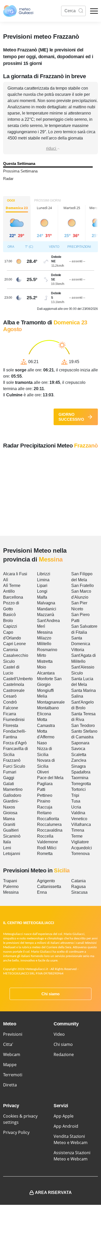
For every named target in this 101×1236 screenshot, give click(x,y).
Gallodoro (12, 795)
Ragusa (78, 886)
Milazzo (44, 638)
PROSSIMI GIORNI (47, 200)
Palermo (11, 886)
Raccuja (44, 807)
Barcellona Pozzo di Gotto (13, 603)
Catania (78, 881)
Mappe (10, 1064)
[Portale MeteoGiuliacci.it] (18, 11)
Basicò (9, 614)
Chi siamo (50, 994)
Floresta (10, 725)
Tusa (75, 801)
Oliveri (43, 772)
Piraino (43, 801)
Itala (7, 842)
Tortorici (78, 789)
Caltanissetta (49, 886)
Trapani (10, 881)
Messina (45, 632)
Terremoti (12, 1075)
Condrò (10, 702)
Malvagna (46, 603)
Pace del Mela (50, 778)
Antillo (9, 591)
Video (59, 1034)
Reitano (44, 813)
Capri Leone (14, 644)
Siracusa (79, 892)
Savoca (78, 748)
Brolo (8, 620)
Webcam (11, 1054)
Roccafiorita (48, 819)
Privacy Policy (16, 1132)
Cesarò (10, 696)
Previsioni (12, 1034)
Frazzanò (11, 760)
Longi (42, 591)
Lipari (42, 585)
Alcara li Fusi (15, 574)
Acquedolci (81, 848)
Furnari (9, 772)
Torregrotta (81, 783)
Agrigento (46, 881)
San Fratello (82, 585)
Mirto (41, 655)
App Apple (64, 1116)
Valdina (78, 813)
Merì (41, 626)
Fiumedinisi (14, 719)
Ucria (76, 807)
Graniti (9, 824)
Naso (42, 743)
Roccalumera (49, 824)
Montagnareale (51, 702)
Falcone (10, 708)
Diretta (10, 1085)
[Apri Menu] (94, 11)
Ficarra (9, 714)
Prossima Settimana (20, 171)
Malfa (42, 597)
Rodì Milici (46, 848)
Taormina (79, 778)
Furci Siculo (14, 766)
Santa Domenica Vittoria (80, 644)
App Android (66, 1126)
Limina (43, 580)
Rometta (45, 853)
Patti (41, 789)
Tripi (75, 795)
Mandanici (46, 609)
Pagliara (45, 783)
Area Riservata (53, 1192)
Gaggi (8, 778)
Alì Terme (11, 585)
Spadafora (80, 772)
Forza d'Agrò (15, 743)
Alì (5, 580)
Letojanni (11, 853)
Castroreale (14, 690)
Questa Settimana (19, 163)
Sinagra (78, 766)
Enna (42, 892)
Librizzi (43, 574)
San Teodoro (83, 725)
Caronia (10, 649)
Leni (7, 848)
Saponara (80, 743)
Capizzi (10, 626)
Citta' (8, 1044)
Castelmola (13, 684)
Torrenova (80, 853)
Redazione (64, 1054)
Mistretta (45, 661)
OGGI (11, 200)
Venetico (79, 819)
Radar (8, 178)
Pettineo (44, 795)
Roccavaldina (49, 830)
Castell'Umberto (18, 679)
